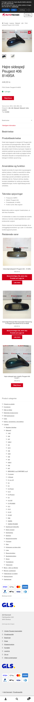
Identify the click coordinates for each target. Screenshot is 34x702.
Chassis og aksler (9, 404)
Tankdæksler (10, 562)
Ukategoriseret (8, 576)
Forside (6, 23)
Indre (27, 108)
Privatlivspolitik (9, 634)
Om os (6, 654)
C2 (9, 483)
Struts (8, 559)
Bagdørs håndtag (11, 427)
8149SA (7, 112)
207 (9, 439)
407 (9, 459)
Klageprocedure (9, 644)
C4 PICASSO (11, 503)
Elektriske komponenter (11, 413)
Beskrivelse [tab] (5, 120)
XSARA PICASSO (13, 524)
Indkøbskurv (26, 697)
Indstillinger (22, 10)
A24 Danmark (7, 692)
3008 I (9, 442)
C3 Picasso (11, 494)
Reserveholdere (10, 553)
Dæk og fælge (8, 410)
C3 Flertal (11, 489)
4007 (9, 454)
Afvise (13, 10)
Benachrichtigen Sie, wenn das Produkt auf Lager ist (17, 277)
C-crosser (11, 474)
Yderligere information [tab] (9, 125)
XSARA (10, 521)
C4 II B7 (10, 500)
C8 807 (10, 515)
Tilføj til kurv (8, 98)
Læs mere (17, 283)
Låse (7, 550)
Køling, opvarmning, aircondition (14, 421)
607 (9, 468)
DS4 (9, 518)
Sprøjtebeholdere (11, 556)
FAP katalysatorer (9, 416)
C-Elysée (10, 477)
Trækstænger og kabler (11, 573)
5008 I (9, 462)
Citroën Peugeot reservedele (13, 631)
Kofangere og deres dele (13, 547)
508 (9, 465)
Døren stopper (10, 530)
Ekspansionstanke (11, 538)
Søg (17, 699)
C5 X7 (9, 512)
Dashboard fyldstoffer (12, 527)
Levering (7, 651)
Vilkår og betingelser (10, 658)
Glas (7, 544)
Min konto (5, 699)
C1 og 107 (11, 480)
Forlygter (8, 541)
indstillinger (15, 7)
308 (9, 451)
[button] (29, 32)
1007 (9, 433)
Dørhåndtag (9, 532)
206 (9, 436)
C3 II (9, 492)
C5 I (9, 506)
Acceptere (5, 10)
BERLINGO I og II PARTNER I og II (18, 471)
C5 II (9, 509)
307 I (9, 448)
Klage (6, 641)
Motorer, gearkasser (10, 571)
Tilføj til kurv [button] (17, 385)
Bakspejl (17, 23)
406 (22, 23)
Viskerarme (9, 565)
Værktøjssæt (7, 579)
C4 (9, 497)
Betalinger (7, 638)
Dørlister (8, 535)
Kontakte (7, 648)
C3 (9, 486)
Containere (7, 407)
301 (9, 445)
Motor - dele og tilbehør (11, 568)
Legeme (12, 23)
